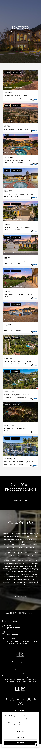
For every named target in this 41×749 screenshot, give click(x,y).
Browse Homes (20, 500)
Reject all (20, 731)
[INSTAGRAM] (12, 699)
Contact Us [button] (20, 597)
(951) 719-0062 (12, 634)
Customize (20, 737)
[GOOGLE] (35, 699)
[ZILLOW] (20, 704)
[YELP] (23, 699)
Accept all (20, 743)
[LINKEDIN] (18, 699)
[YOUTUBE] (29, 699)
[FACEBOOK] (6, 699)
